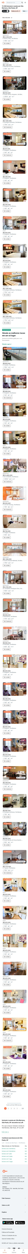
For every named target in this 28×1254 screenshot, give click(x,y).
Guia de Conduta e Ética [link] (8, 1238)
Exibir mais (4, 1132)
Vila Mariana (22, 1142)
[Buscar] (22, 2)
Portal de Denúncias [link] (7, 1229)
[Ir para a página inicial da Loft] (4, 2)
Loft (3, 1142)
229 (23, 1108)
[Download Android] (8, 1223)
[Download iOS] (20, 1223)
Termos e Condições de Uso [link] (9, 1235)
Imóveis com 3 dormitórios (8, 1151)
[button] (14, 1198)
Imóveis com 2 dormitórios (8, 1148)
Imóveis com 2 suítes (7, 1156)
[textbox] (15, 2)
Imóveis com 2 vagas (7, 1161)
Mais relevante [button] (6, 17)
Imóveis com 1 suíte (7, 1153)
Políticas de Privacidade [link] (8, 1232)
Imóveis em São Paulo (11, 1142)
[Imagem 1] (14, 32)
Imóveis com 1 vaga (7, 1159)
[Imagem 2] (15, 32)
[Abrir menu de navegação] (25, 2)
